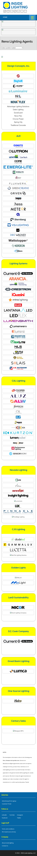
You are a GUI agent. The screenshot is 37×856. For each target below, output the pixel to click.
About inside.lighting (7, 843)
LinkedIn (4, 815)
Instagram (20, 815)
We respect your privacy (9, 832)
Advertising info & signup (9, 801)
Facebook (4, 818)
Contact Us (5, 846)
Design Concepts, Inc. (18, 66)
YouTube (12, 815)
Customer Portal (6, 804)
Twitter (19, 818)
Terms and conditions (8, 829)
